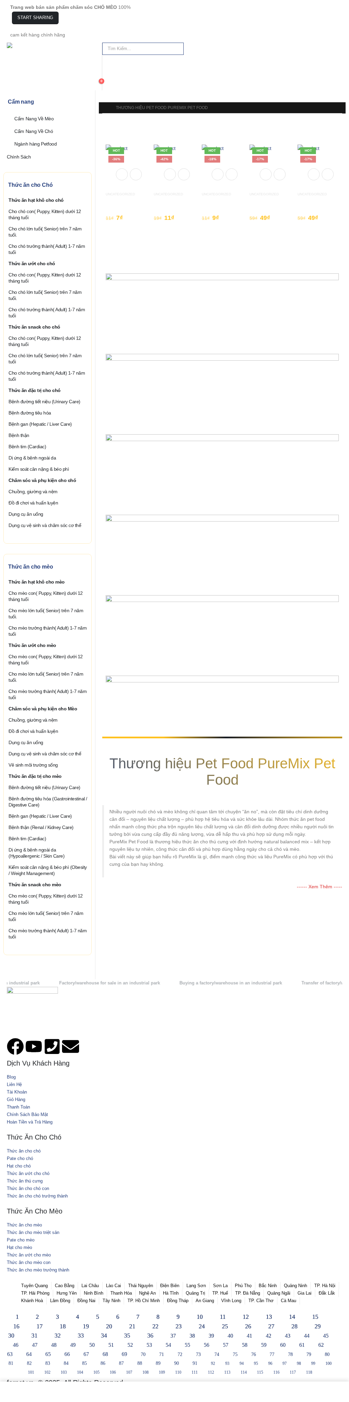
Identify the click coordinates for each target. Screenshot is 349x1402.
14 (292, 1316)
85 (84, 1363)
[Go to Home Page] (104, 107)
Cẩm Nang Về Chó (33, 131)
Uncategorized (120, 194)
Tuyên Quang (34, 1285)
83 (47, 1363)
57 (225, 1345)
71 (161, 1354)
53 (149, 1345)
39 (211, 1336)
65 (48, 1354)
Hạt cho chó (19, 1166)
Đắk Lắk (327, 1293)
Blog (11, 1077)
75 (235, 1354)
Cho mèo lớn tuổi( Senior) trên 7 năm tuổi (46, 916)
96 (270, 1363)
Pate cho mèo (20, 1240)
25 (225, 1326)
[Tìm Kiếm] (177, 49)
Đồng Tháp (177, 1300)
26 (248, 1326)
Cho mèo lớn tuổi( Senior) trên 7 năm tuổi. (46, 613)
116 (276, 1372)
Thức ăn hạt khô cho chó (36, 200)
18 (63, 1326)
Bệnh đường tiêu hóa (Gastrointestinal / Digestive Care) (48, 802)
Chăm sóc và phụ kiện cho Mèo (43, 708)
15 (315, 1316)
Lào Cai (113, 1285)
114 (244, 1372)
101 (31, 1372)
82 (29, 1363)
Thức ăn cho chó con (28, 1188)
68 (105, 1354)
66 (67, 1354)
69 (124, 1354)
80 (327, 1354)
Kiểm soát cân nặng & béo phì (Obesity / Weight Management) (48, 870)
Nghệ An (147, 1293)
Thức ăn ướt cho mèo (32, 645)
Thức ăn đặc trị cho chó (35, 390)
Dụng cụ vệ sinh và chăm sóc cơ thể (45, 525)
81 (11, 1363)
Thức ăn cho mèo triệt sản (33, 1232)
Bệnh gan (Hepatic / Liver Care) (40, 424)
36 (150, 1335)
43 (287, 1336)
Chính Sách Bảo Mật (27, 1114)
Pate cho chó (20, 1158)
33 (81, 1335)
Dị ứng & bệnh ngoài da (32, 458)
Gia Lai (305, 1293)
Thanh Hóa (121, 1293)
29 (318, 1326)
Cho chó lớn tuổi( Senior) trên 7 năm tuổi (45, 358)
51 (111, 1345)
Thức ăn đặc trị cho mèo (35, 776)
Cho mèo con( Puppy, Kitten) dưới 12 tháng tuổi (46, 596)
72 (180, 1354)
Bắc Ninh (268, 1285)
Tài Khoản (17, 1092)
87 (121, 1363)
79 (308, 1354)
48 (54, 1345)
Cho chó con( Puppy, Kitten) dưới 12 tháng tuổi (45, 214)
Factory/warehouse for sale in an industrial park (83, 983)
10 (200, 1316)
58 (244, 1345)
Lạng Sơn (196, 1285)
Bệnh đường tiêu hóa (30, 413)
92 (213, 1363)
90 (176, 1363)
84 (66, 1363)
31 (34, 1335)
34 (104, 1335)
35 (127, 1335)
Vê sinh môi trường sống (33, 765)
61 (302, 1345)
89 (158, 1363)
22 (155, 1326)
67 (86, 1354)
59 (264, 1345)
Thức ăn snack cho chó (34, 327)
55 (187, 1345)
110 (178, 1372)
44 (306, 1336)
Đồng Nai (86, 1300)
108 (145, 1372)
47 (34, 1345)
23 (179, 1326)
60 (283, 1345)
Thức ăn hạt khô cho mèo (37, 582)
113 (227, 1372)
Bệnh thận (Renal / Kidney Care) (41, 827)
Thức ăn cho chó (24, 1151)
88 (139, 1363)
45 (326, 1336)
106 (113, 1372)
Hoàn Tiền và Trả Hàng (29, 1122)
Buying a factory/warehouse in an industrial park (205, 983)
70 (143, 1354)
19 (86, 1326)
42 (268, 1336)
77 (272, 1354)
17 (39, 1326)
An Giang (205, 1300)
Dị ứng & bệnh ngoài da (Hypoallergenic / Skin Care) (36, 853)
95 (256, 1363)
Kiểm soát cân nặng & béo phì (39, 469)
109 (162, 1372)
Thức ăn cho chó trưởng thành (37, 1196)
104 (80, 1372)
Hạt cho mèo (19, 1247)
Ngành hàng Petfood (35, 144)
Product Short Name (128, 200)
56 (206, 1345)
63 (10, 1354)
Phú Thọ (243, 1285)
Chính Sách (19, 156)
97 (285, 1363)
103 (64, 1372)
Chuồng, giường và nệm (33, 491)
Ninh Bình (93, 1293)
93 (227, 1363)
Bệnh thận (19, 435)
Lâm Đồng (60, 1300)
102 (47, 1372)
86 (103, 1363)
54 (168, 1345)
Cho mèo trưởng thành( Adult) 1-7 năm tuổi (48, 631)
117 (293, 1372)
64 (29, 1354)
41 (249, 1336)
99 (313, 1363)
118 (309, 1372)
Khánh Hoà (32, 1300)
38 (192, 1336)
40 (230, 1336)
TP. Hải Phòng (35, 1293)
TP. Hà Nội (324, 1285)
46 (15, 1345)
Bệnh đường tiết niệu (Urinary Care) (44, 401)
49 (73, 1345)
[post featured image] (126, 164)
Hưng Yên (67, 1293)
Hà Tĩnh (171, 1293)
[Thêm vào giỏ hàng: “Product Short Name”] (122, 174)
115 (260, 1372)
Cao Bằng (64, 1285)
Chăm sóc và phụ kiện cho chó (42, 480)
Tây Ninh (111, 1300)
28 (294, 1326)
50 (92, 1345)
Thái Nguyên (140, 1285)
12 (246, 1316)
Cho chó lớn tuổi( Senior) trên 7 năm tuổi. (45, 232)
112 (211, 1372)
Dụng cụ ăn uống (26, 514)
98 (299, 1363)
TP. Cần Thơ (261, 1300)
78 (290, 1354)
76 (253, 1354)
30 (11, 1335)
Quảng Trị (195, 1293)
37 (173, 1336)
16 (16, 1326)
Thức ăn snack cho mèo (35, 884)
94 (242, 1363)
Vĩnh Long (231, 1300)
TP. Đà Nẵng (247, 1293)
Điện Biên (169, 1285)
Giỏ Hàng (16, 1099)
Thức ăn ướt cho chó (32, 263)
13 (269, 1316)
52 (130, 1345)
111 (195, 1372)
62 (321, 1345)
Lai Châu (90, 1285)
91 (195, 1363)
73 (198, 1354)
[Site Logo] (24, 45)
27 (271, 1326)
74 (216, 1354)
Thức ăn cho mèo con (28, 1262)
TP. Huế (220, 1293)
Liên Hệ (14, 1084)
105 (96, 1372)
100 (328, 1363)
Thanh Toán (18, 1107)
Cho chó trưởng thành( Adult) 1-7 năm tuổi (47, 249)
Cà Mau (288, 1300)
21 (132, 1326)
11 (223, 1316)
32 (58, 1335)
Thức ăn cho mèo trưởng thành (38, 1270)
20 (109, 1326)
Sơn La (220, 1285)
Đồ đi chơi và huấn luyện (33, 503)
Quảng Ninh (295, 1285)
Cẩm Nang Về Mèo (34, 118)
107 (129, 1372)
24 (202, 1326)
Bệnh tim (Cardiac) (27, 446)
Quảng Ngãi (278, 1293)
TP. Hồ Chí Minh (143, 1300)
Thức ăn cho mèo (24, 1225)
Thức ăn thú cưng (25, 1181)
